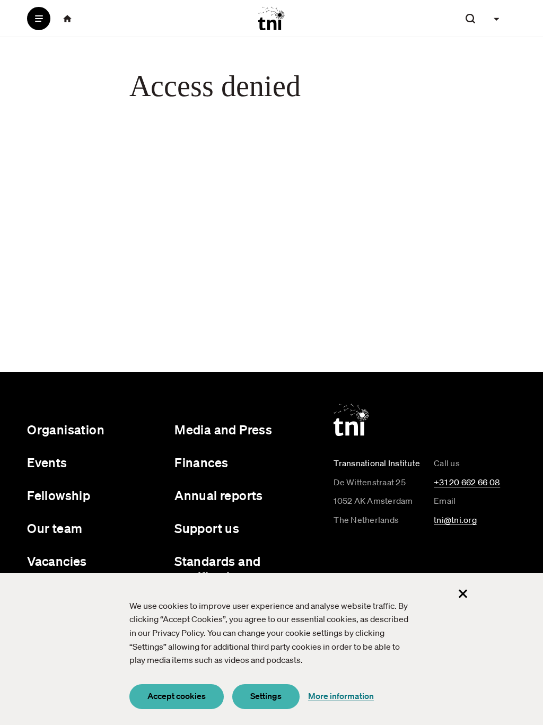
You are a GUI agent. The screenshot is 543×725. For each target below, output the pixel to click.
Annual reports (218, 495)
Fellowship (58, 495)
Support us (206, 528)
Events (47, 462)
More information (341, 696)
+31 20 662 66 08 (467, 482)
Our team (54, 528)
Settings (266, 696)
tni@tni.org (455, 519)
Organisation (65, 429)
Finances (201, 462)
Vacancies (57, 561)
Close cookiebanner (463, 594)
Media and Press (223, 429)
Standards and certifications (217, 569)
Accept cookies (176, 696)
